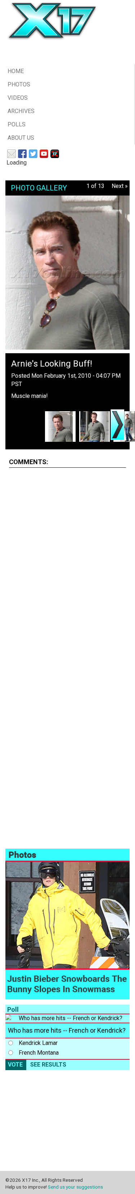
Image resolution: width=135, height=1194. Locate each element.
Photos (19, 84)
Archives (21, 111)
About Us (21, 137)
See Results (48, 1064)
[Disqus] (67, 563)
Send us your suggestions (75, 1187)
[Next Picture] (117, 424)
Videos (18, 97)
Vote (15, 1064)
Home (16, 71)
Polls (17, 124)
